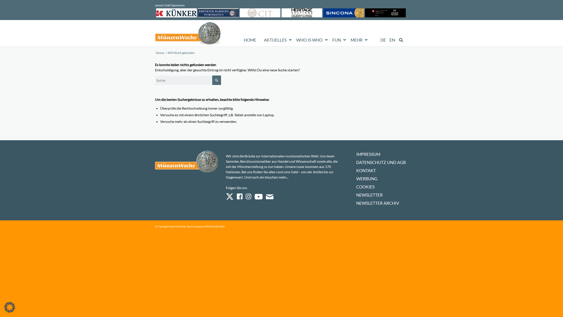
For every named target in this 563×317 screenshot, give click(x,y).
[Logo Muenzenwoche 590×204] (188, 34)
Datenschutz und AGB (381, 162)
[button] (9, 307)
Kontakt (366, 170)
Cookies (365, 186)
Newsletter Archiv (377, 203)
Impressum (368, 154)
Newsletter (369, 194)
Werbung (366, 178)
